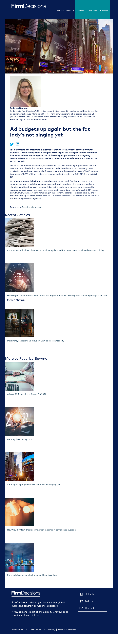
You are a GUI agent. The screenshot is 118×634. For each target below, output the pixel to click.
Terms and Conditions (67, 629)
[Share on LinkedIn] (17, 145)
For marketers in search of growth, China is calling (32, 575)
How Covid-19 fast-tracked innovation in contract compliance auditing (41, 529)
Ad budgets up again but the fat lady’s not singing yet (33, 484)
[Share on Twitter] (12, 145)
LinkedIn (90, 594)
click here (36, 615)
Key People (92, 10)
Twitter (89, 601)
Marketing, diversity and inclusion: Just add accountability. (35, 340)
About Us (70, 10)
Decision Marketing (31, 207)
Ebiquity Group (51, 611)
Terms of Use (35, 629)
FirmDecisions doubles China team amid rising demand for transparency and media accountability (55, 250)
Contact (104, 10)
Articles (80, 10)
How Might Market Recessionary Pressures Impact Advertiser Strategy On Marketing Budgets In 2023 (57, 295)
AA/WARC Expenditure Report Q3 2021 (26, 394)
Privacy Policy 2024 (19, 629)
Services (60, 10)
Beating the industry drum (20, 439)
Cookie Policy (49, 629)
